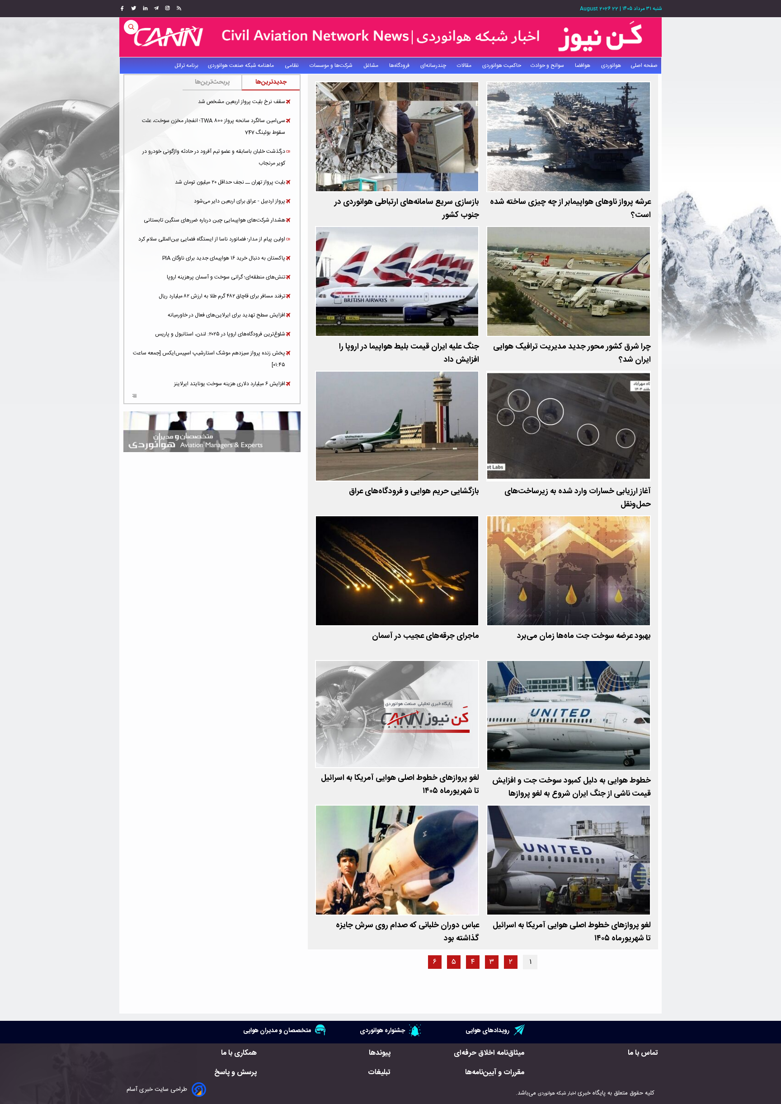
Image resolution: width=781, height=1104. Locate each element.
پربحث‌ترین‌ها (212, 82)
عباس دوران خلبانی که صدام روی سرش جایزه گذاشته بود (407, 932)
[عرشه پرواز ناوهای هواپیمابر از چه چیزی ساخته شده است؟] (568, 136)
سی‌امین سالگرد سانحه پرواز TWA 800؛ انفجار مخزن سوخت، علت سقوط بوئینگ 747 (213, 126)
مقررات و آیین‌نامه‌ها (494, 1072)
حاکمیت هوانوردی (501, 65)
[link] (178, 9)
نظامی (292, 65)
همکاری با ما (239, 1053)
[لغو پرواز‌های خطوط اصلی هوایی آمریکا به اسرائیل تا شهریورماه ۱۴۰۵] (397, 714)
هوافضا (583, 65)
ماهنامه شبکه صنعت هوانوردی (241, 65)
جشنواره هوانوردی (382, 1030)
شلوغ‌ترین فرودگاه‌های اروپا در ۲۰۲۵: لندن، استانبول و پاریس (220, 334)
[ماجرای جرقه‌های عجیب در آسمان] (397, 570)
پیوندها (379, 1053)
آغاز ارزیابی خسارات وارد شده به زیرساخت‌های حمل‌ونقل (577, 498)
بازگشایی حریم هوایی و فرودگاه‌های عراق (414, 491)
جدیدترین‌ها (271, 82)
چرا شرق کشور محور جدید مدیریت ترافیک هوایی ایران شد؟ (572, 353)
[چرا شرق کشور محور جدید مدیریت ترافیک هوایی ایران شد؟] (568, 281)
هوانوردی (611, 65)
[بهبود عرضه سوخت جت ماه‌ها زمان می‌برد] (568, 570)
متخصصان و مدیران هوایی (277, 1030)
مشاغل (371, 65)
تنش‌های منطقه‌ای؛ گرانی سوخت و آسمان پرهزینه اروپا (226, 277)
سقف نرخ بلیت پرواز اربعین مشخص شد (241, 101)
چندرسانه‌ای (433, 65)
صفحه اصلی (644, 65)
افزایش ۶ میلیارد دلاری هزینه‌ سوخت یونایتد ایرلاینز (229, 383)
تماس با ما (643, 1053)
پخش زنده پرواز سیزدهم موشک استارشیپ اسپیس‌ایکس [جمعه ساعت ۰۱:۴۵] (209, 359)
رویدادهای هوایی (487, 1030)
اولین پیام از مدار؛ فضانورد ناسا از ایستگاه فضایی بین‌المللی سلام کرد (211, 239)
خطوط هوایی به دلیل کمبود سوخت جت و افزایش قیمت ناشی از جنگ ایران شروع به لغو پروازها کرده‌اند (571, 794)
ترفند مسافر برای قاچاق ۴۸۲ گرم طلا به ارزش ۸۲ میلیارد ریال (222, 296)
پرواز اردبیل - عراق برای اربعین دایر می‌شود (239, 201)
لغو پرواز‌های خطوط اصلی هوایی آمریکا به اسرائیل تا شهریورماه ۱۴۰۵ (400, 785)
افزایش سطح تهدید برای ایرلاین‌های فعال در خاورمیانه (226, 315)
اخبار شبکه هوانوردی (557, 1093)
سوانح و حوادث (548, 65)
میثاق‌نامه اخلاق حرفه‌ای (489, 1053)
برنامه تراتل (186, 65)
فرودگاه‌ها (400, 65)
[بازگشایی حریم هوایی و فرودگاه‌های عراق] (397, 426)
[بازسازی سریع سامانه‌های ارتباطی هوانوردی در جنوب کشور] (397, 136)
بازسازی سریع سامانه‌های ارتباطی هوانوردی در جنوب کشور (406, 209)
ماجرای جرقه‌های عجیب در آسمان (425, 636)
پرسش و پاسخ (235, 1072)
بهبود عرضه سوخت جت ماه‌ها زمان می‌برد (584, 636)
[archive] (134, 397)
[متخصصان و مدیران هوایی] (212, 431)
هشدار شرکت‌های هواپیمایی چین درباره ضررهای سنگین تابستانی (214, 220)
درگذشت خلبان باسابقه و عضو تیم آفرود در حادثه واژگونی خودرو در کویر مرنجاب (213, 157)
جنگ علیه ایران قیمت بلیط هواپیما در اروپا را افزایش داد (409, 353)
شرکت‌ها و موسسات (332, 65)
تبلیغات (379, 1072)
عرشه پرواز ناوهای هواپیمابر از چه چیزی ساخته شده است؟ (570, 209)
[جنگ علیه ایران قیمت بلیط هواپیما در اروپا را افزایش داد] (397, 281)
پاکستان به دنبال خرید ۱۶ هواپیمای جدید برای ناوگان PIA (223, 258)
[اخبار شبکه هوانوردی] (390, 37)
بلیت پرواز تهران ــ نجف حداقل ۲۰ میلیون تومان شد (230, 182)
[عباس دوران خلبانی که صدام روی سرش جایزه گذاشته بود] (397, 860)
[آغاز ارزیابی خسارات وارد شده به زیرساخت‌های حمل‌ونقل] (568, 426)
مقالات (465, 65)
